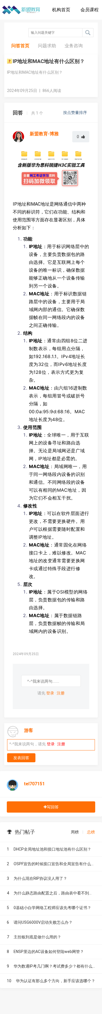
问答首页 (20, 45)
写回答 (53, 807)
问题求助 (47, 45)
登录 (50, 693)
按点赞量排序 (75, 112)
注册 (61, 693)
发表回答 (21, 758)
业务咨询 (74, 45)
